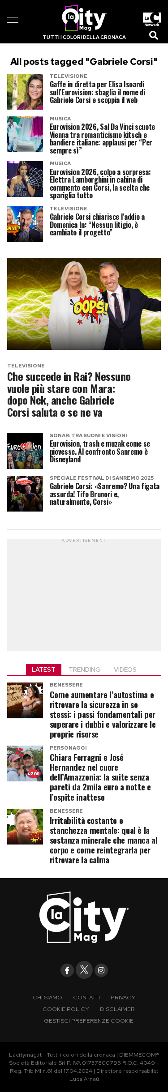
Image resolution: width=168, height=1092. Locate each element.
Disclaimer (117, 1009)
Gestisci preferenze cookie (89, 1020)
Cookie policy (66, 1009)
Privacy (123, 997)
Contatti (86, 997)
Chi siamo (47, 997)
